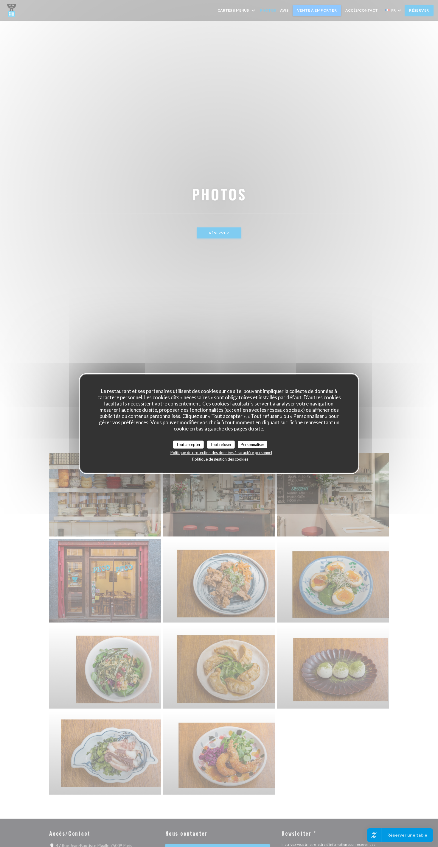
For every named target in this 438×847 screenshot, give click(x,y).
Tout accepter (188, 444)
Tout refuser (221, 444)
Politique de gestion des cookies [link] (220, 459)
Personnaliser (252, 444)
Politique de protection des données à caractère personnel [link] (221, 452)
